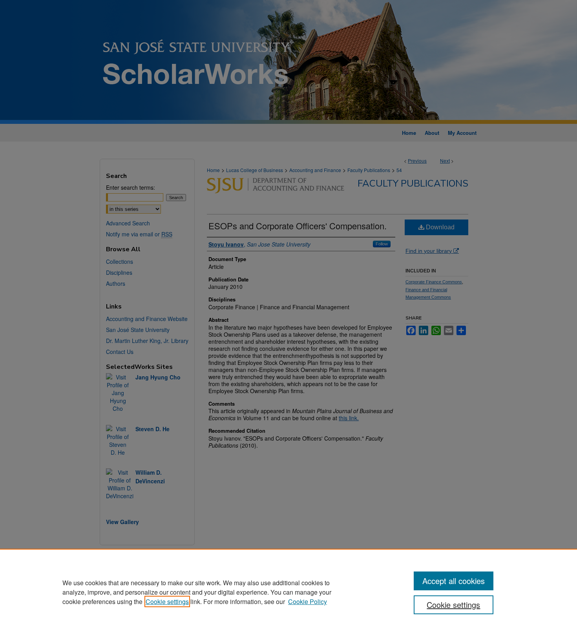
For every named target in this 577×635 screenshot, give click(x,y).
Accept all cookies (453, 580)
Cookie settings (167, 601)
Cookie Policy (307, 601)
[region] (288, 592)
